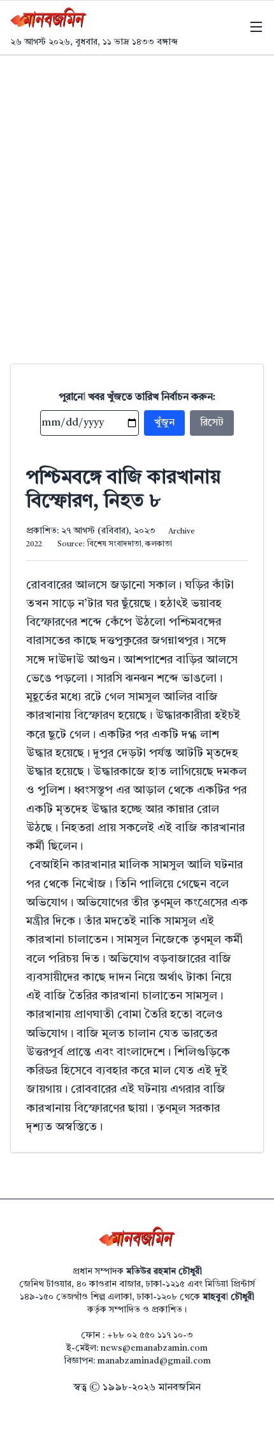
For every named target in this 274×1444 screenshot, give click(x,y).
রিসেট (212, 423)
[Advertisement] (137, 199)
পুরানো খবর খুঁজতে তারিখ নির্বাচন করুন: (137, 397)
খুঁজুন (164, 423)
